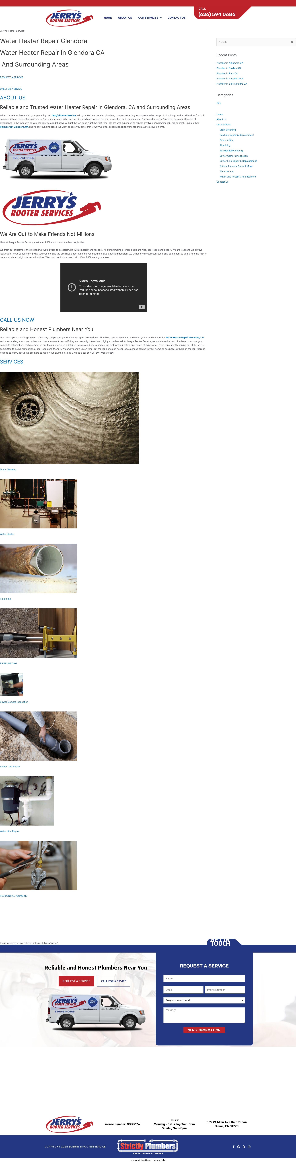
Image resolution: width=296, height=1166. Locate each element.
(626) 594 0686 (217, 14)
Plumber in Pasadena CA (229, 78)
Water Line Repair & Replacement (238, 176)
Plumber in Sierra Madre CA (231, 83)
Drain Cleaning (228, 129)
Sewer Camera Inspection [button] (14, 701)
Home (108, 17)
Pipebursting (227, 140)
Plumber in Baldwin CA (228, 68)
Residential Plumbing (231, 150)
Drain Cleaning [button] (8, 469)
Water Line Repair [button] (9, 831)
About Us (125, 17)
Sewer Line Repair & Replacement (238, 160)
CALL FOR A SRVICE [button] (11, 88)
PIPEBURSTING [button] (8, 663)
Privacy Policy (159, 1160)
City (218, 103)
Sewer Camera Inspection (234, 155)
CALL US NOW (17, 320)
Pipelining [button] (5, 598)
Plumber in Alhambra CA (229, 62)
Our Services (148, 17)
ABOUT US (12, 98)
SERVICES (11, 362)
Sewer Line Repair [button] (10, 766)
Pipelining (225, 145)
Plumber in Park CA (227, 73)
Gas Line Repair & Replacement (237, 134)
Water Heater (227, 171)
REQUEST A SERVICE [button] (11, 77)
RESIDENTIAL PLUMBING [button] (13, 895)
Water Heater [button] (7, 534)
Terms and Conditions (140, 1160)
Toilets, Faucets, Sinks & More (236, 166)
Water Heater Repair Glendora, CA (185, 337)
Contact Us (177, 17)
